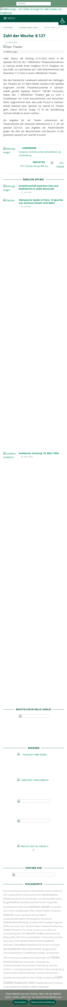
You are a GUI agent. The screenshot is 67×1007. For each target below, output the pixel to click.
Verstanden (20, 1002)
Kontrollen (56, 907)
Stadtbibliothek (30, 952)
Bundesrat (46, 918)
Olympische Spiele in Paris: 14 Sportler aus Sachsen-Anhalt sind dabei (41, 201)
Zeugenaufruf (49, 949)
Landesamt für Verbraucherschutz (24, 894)
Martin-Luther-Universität (35, 986)
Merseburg (42, 965)
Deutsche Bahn (29, 965)
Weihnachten (39, 902)
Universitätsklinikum (12, 986)
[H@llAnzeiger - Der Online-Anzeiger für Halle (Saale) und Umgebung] (33, 12)
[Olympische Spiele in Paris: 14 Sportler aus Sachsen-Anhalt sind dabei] (9, 322)
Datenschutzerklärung (42, 1002)
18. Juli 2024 (26, 206)
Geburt (48, 890)
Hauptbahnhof (10, 906)
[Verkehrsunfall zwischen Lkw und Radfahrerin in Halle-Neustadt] (9, 188)
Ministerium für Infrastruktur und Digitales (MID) (33, 898)
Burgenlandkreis (11, 902)
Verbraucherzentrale (51, 937)
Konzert (31, 977)
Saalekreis (13, 949)
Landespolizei (52, 952)
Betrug (35, 915)
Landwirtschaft (35, 922)
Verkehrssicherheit (12, 965)
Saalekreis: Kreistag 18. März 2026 (39, 453)
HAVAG (7, 898)
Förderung (13, 957)
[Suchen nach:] (33, 3)
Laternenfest (9, 910)
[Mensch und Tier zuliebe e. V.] (33, 861)
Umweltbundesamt (43, 983)
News (55, 957)
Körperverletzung (11, 890)
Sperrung (8, 940)
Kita (47, 961)
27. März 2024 (11, 42)
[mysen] (33, 839)
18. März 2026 (27, 456)
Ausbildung (48, 977)
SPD (23, 933)
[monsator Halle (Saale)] (33, 773)
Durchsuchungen (39, 957)
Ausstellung (24, 957)
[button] (63, 20)
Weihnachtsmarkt (27, 972)
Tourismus (41, 972)
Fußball (42, 915)
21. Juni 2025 (26, 192)
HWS (36, 969)
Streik (26, 907)
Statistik (8, 915)
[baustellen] (33, 740)
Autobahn (40, 961)
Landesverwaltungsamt (14, 918)
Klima (55, 972)
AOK (5, 894)
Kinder (47, 910)
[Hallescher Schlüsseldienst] (33, 794)
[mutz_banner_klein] (33, 877)
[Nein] (63, 998)
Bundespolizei (50, 894)
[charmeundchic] (33, 813)
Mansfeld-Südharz (35, 933)
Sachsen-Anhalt (39, 907)
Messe (28, 915)
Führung (14, 926)
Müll (21, 907)
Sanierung (19, 915)
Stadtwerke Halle (24, 982)
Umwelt (29, 926)
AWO (32, 910)
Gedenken (8, 944)
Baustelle (22, 977)
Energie (55, 969)
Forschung (57, 983)
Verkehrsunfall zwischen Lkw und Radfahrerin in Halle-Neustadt (38, 187)
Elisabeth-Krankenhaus (52, 926)
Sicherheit (55, 910)
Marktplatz (36, 937)
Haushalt (7, 977)
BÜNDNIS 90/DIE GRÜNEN (31, 941)
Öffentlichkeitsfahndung (15, 922)
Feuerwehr (29, 961)
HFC (5, 957)
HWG (18, 937)
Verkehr (7, 929)
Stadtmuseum (22, 910)
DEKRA (6, 926)
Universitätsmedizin (31, 948)
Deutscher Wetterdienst (32, 890)
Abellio (42, 952)
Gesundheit (20, 944)
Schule (39, 977)
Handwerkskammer (13, 961)
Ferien (22, 926)
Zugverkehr (52, 902)
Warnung (25, 937)
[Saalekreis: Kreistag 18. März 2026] (9, 575)
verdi (14, 977)
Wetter (37, 926)
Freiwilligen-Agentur (53, 922)
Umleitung (57, 890)
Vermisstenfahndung (13, 952)
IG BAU (59, 898)
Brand (50, 972)
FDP (49, 957)
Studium (39, 910)
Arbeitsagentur (33, 918)
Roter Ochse (45, 969)
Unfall (16, 940)
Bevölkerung (27, 902)
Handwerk (49, 940)
